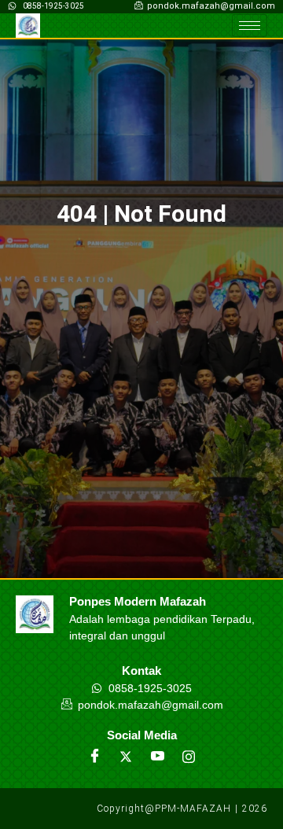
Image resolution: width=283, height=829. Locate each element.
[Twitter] (126, 756)
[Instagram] (188, 756)
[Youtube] (157, 756)
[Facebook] (94, 756)
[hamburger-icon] (249, 25)
